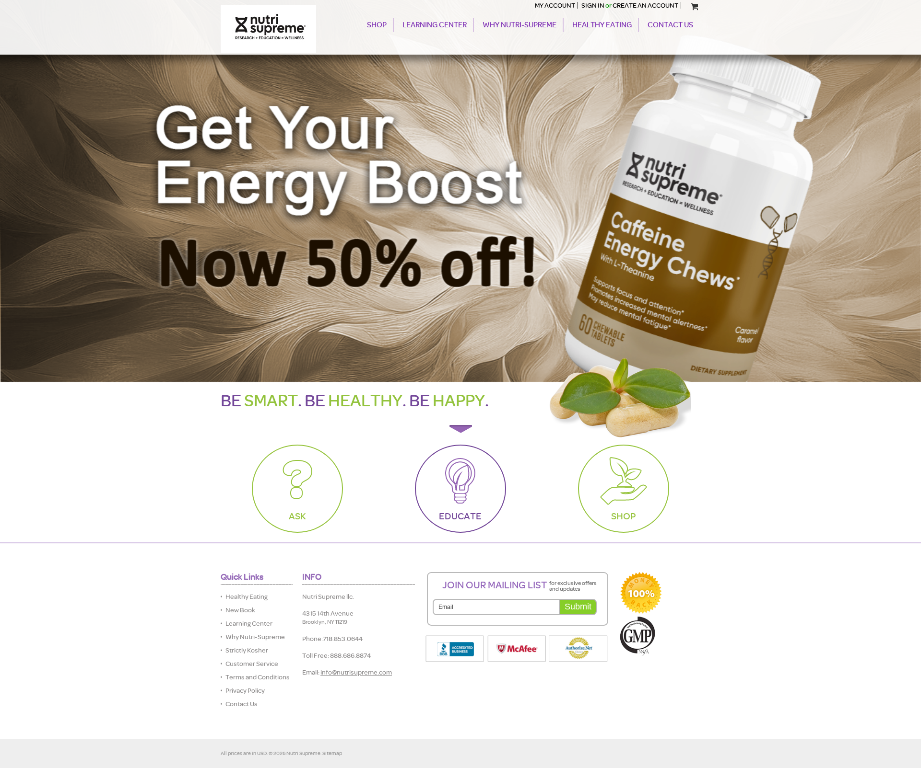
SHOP (623, 516)
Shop (377, 25)
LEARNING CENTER (434, 25)
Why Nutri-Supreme (519, 25)
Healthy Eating (602, 25)
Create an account (645, 5)
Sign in (592, 5)
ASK (297, 516)
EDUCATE (460, 516)
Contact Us (670, 25)
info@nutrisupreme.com (356, 672)
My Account (555, 5)
